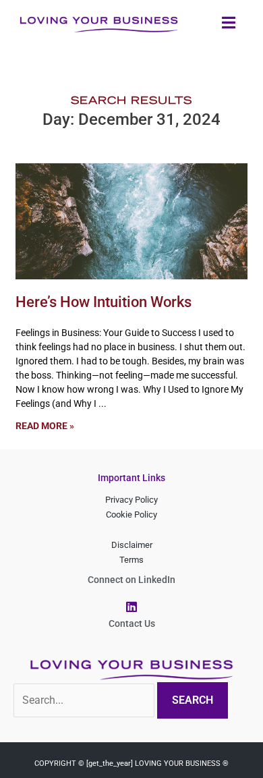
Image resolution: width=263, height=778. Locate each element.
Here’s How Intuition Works (104, 302)
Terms (131, 560)
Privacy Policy (131, 500)
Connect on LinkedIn (131, 579)
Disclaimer (131, 545)
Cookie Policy (131, 514)
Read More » (45, 425)
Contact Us (132, 623)
